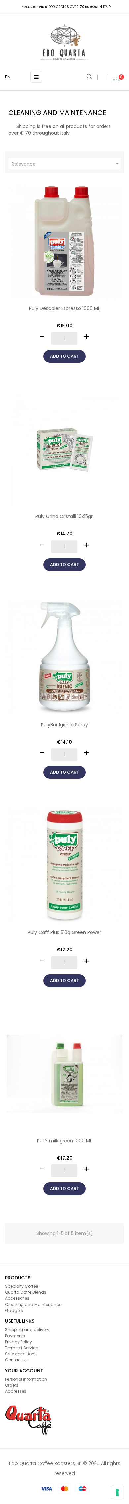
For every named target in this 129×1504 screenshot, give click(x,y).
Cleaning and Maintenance (33, 1304)
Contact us (16, 1360)
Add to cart (64, 356)
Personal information (26, 1379)
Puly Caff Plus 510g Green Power (64, 932)
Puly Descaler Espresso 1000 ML (64, 308)
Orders (11, 1385)
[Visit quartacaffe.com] (28, 1419)
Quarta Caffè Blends (25, 1292)
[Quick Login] (102, 77)
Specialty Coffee (21, 1286)
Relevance (66, 163)
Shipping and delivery (27, 1329)
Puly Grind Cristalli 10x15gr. (64, 516)
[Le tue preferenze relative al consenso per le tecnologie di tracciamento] (117, 1492)
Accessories (17, 1298)
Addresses (15, 1391)
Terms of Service (21, 1348)
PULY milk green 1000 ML (64, 1140)
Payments (15, 1336)
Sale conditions (21, 1354)
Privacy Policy (18, 1342)
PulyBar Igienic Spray (64, 724)
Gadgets (14, 1310)
